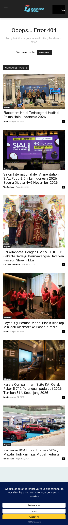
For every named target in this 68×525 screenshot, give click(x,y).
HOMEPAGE (44, 52)
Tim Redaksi (8, 187)
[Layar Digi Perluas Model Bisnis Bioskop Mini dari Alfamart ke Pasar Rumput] (34, 296)
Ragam (7, 107)
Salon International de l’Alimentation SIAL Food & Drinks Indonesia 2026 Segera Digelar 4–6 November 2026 (31, 178)
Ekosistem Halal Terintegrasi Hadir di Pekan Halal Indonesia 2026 (31, 115)
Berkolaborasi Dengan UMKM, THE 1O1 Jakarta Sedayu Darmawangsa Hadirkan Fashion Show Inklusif (33, 256)
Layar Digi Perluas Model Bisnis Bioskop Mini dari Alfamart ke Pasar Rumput (33, 325)
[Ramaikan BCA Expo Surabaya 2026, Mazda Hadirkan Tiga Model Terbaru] (34, 426)
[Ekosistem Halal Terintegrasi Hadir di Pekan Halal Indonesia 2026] (34, 91)
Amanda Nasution (11, 264)
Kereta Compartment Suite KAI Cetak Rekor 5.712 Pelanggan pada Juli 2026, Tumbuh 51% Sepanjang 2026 (32, 389)
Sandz (6, 121)
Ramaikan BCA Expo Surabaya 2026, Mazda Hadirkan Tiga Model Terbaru (31, 452)
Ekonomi (7, 317)
